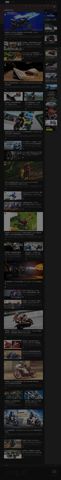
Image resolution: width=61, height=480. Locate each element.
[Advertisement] (30, 13)
